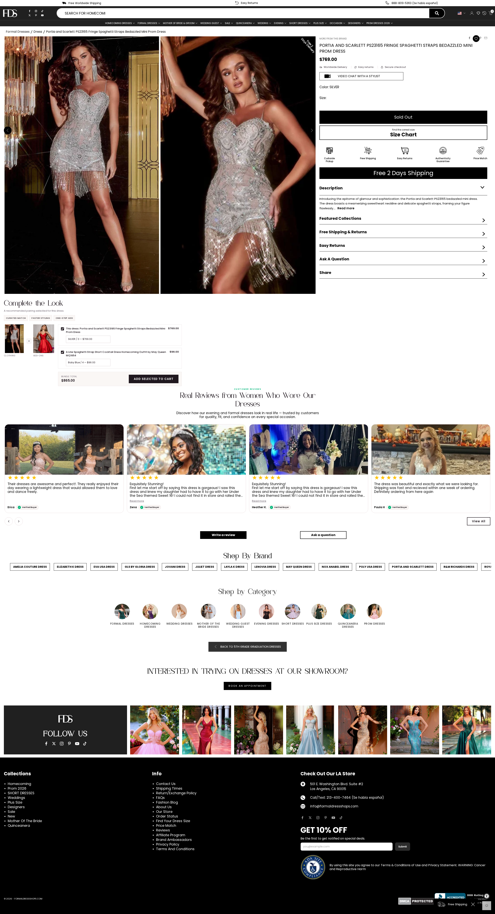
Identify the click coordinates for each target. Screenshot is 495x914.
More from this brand (333, 38)
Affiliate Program (170, 835)
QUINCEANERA (244, 23)
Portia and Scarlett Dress (413, 567)
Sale (227, 23)
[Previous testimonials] (9, 521)
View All (478, 521)
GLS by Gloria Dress (140, 567)
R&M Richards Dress (459, 567)
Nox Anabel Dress (335, 567)
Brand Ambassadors (174, 839)
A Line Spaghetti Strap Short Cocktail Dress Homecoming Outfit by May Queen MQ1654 (116, 353)
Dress (37, 31)
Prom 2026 (17, 788)
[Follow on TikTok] (341, 818)
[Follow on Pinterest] (326, 818)
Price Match (166, 825)
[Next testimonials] (19, 521)
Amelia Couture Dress (30, 567)
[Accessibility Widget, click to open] (486, 896)
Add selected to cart (153, 379)
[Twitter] (29, 15)
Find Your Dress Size (173, 820)
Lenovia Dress (265, 567)
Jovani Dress (175, 567)
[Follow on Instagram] (318, 818)
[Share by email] (485, 37)
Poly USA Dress (370, 567)
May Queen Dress (299, 567)
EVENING (278, 23)
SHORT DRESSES (298, 23)
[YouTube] (77, 743)
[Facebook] (29, 11)
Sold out (403, 117)
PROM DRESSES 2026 (378, 23)
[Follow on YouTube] (333, 818)
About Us (164, 807)
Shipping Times (169, 788)
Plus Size (15, 802)
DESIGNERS (354, 23)
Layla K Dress (234, 567)
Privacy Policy (167, 844)
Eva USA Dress (104, 567)
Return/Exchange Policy (176, 793)
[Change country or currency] (461, 13)
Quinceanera (19, 825)
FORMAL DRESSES (147, 23)
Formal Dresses (18, 31)
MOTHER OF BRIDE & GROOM (179, 23)
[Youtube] (42, 15)
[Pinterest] (36, 15)
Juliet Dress (204, 567)
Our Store (164, 811)
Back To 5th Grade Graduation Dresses (250, 647)
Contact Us (166, 783)
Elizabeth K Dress (70, 567)
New (11, 816)
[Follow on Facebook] (302, 818)
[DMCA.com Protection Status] (416, 901)
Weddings (16, 797)
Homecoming (19, 783)
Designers (16, 807)
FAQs (160, 797)
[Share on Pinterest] (480, 37)
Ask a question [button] (323, 535)
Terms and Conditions (175, 848)
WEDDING (263, 23)
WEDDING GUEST (209, 23)
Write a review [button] (223, 535)
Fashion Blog (167, 802)
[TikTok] (42, 11)
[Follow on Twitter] (310, 818)
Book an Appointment (247, 686)
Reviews (163, 830)
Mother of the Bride (25, 820)
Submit (402, 846)
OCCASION (336, 23)
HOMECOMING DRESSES (118, 23)
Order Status (167, 816)
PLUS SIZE (318, 23)
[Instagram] (36, 11)
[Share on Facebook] (469, 37)
